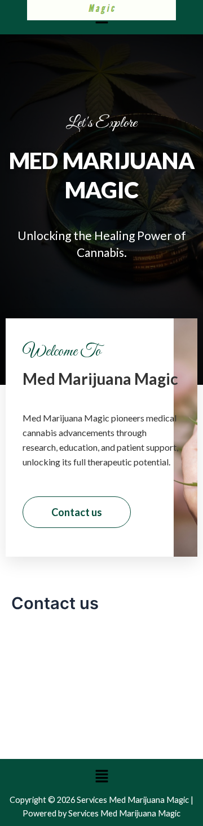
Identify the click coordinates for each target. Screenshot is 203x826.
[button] (101, 776)
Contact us (76, 512)
